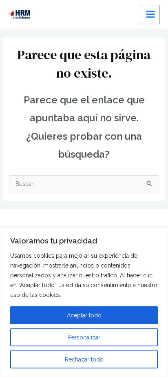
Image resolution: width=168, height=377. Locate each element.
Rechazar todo (84, 359)
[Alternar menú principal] (150, 14)
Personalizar (84, 337)
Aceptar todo (84, 315)
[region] (84, 302)
